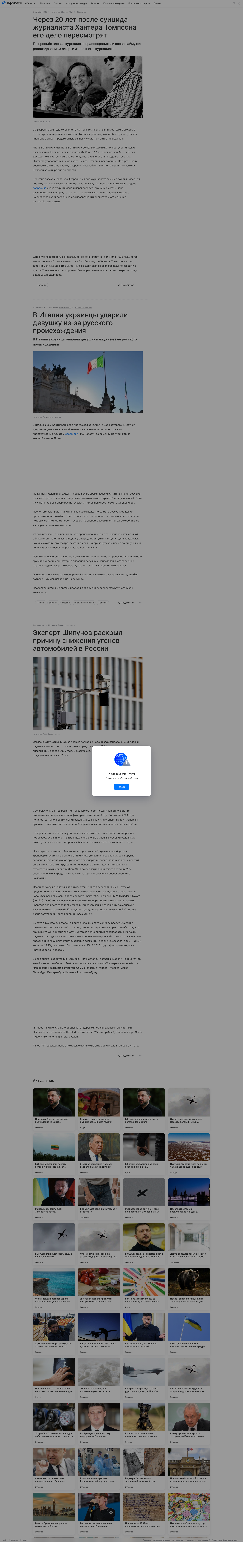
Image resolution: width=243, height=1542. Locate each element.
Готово (121, 786)
